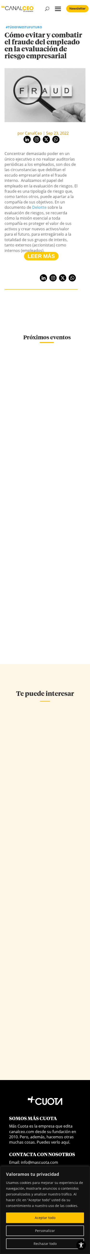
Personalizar (45, 1230)
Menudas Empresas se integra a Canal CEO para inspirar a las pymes (47, 582)
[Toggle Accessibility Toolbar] (81, 1245)
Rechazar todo (45, 1243)
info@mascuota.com (39, 1162)
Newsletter (77, 8)
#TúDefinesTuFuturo (24, 27)
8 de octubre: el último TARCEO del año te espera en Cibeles (47, 412)
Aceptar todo (45, 1217)
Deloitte (39, 207)
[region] (45, 1210)
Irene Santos (20, 809)
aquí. (65, 1142)
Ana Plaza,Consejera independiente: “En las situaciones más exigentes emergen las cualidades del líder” (40, 910)
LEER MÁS (41, 256)
